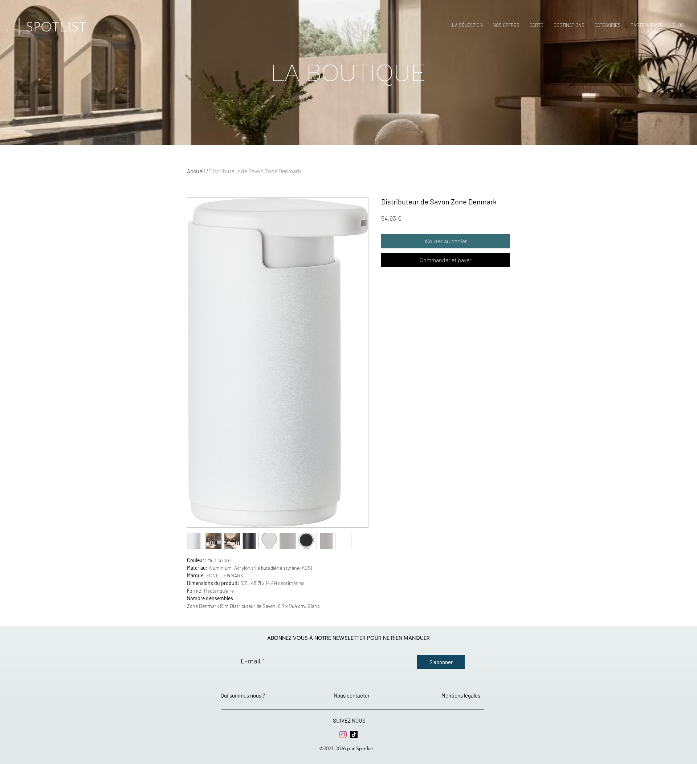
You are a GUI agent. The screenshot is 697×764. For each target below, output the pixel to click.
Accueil (196, 170)
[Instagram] (343, 734)
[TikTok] (354, 734)
